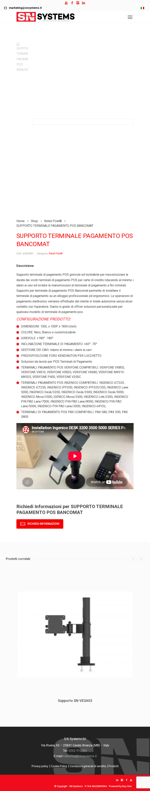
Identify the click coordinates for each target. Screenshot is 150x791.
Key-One (127, 786)
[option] (22, 57)
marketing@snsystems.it (25, 7)
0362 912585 (78, 750)
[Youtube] (66, 3)
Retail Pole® (56, 253)
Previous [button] (133, 559)
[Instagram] (78, 3)
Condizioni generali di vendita (88, 766)
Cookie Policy (59, 766)
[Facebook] (72, 3)
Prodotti (114, 766)
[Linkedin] (83, 3)
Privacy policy (40, 766)
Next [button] (141, 559)
